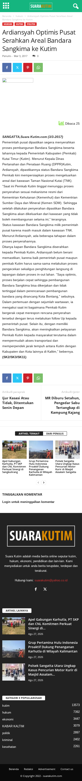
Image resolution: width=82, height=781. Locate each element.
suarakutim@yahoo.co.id (51, 580)
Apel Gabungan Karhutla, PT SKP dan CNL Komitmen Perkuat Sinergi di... (53, 623)
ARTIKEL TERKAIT (29, 433)
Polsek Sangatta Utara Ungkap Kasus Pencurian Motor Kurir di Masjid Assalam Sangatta (67, 466)
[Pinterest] (27, 67)
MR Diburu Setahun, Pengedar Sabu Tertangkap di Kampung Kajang (62, 405)
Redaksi (28, 769)
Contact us (67, 769)
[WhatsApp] (38, 67)
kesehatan (9, 747)
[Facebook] (6, 67)
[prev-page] (38, 482)
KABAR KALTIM (13, 726)
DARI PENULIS (55, 433)
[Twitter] (17, 67)
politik (31, 24)
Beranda (6, 16)
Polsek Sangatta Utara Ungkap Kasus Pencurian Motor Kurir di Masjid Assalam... (52, 669)
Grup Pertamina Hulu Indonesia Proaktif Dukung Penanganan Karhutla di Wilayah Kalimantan (40, 467)
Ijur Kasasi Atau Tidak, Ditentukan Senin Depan (17, 403)
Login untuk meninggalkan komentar (28, 502)
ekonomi (7, 719)
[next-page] (43, 482)
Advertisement (46, 769)
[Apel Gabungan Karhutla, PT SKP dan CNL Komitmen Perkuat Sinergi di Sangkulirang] (14, 449)
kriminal (7, 740)
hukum (19, 16)
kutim (19, 24)
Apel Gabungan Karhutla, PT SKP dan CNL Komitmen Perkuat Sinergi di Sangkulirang (14, 466)
